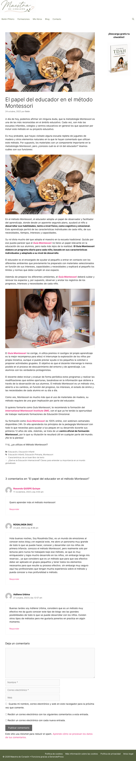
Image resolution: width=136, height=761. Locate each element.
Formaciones (24, 19)
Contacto (57, 19)
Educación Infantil (26, 452)
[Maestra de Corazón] (18, 6)
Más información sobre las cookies (81, 753)
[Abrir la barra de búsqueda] (133, 19)
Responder (14, 509)
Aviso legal (128, 753)
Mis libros (37, 19)
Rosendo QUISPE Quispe (26, 488)
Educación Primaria (33, 454)
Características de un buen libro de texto (26, 457)
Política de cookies (54, 753)
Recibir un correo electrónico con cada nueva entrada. (36, 720)
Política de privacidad (111, 753)
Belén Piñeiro (8, 19)
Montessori (48, 454)
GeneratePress (56, 756)
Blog (47, 19)
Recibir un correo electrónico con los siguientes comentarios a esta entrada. (48, 714)
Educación (13, 452)
